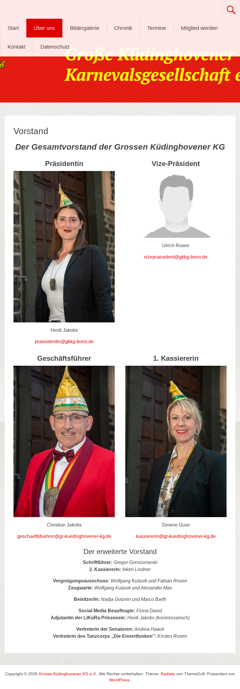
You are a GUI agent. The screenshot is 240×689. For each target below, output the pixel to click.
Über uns (44, 28)
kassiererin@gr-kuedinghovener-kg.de (176, 536)
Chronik (123, 28)
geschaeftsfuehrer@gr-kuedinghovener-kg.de (64, 536)
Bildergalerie (84, 28)
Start (13, 28)
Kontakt (16, 47)
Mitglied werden (199, 28)
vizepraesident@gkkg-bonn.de (176, 256)
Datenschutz (55, 47)
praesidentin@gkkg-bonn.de (64, 341)
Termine (156, 28)
